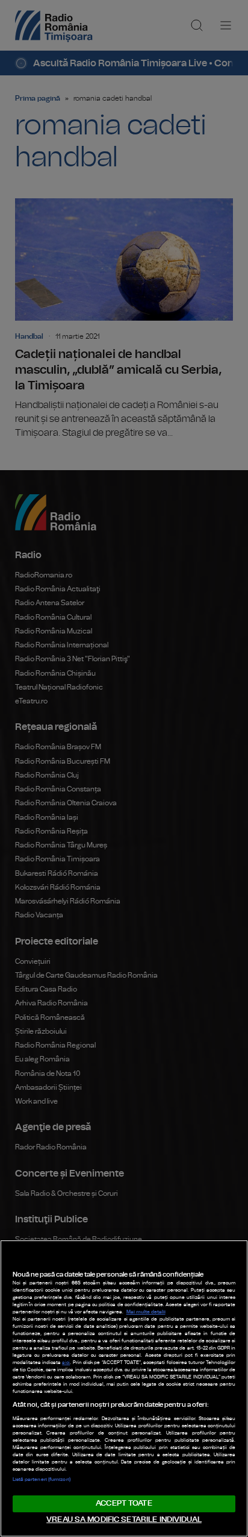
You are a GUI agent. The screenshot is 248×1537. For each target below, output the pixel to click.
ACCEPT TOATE (124, 1503)
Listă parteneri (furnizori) (41, 1479)
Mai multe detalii (146, 1312)
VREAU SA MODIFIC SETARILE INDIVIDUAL (124, 1520)
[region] (124, 1388)
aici (66, 1362)
